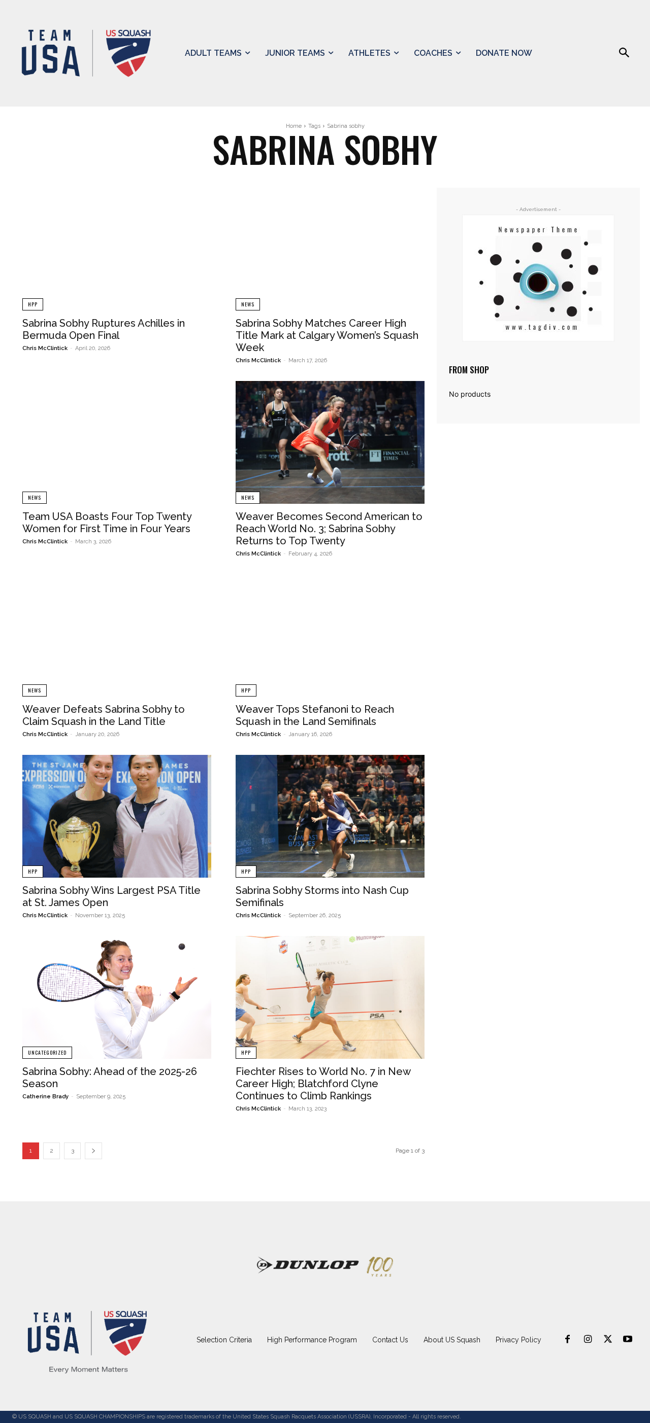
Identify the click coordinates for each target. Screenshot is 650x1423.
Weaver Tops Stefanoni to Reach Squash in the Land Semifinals (315, 715)
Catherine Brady (45, 1096)
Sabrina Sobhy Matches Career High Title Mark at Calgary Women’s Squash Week (327, 335)
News (247, 304)
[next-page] (93, 1150)
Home (294, 126)
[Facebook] (568, 1340)
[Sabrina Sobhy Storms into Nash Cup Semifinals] (330, 816)
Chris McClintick (45, 348)
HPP (33, 304)
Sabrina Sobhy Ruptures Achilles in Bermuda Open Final (103, 329)
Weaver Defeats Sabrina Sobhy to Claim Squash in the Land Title (103, 715)
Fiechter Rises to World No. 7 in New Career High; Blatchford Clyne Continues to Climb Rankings (323, 1083)
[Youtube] (628, 1340)
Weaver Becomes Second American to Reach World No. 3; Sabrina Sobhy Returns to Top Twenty (329, 528)
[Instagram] (587, 1340)
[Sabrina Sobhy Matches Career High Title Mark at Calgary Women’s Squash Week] (330, 249)
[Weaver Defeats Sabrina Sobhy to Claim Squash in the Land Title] (116, 635)
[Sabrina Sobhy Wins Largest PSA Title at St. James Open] (116, 816)
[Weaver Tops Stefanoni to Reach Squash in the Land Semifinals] (330, 635)
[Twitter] (608, 1340)
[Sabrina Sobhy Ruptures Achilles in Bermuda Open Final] (116, 249)
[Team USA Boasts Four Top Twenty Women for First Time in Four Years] (116, 442)
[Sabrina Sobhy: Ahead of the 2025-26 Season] (116, 997)
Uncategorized (47, 1052)
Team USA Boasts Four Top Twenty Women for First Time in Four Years (106, 522)
